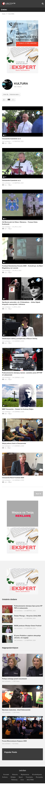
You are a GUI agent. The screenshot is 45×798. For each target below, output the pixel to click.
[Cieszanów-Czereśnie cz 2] (22, 121)
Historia (15, 774)
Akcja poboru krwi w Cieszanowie (14, 443)
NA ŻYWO (30, 780)
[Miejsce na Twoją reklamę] (22, 526)
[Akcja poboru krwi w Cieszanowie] (22, 429)
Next (38, 494)
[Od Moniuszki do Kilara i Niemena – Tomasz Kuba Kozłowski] (22, 205)
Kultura (5, 777)
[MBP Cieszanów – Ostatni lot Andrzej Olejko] (22, 395)
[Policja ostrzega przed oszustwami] (22, 665)
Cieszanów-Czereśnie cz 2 (11, 138)
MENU (5, 10)
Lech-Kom (22, 770)
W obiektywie (37, 774)
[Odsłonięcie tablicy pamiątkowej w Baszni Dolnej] (22, 325)
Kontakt (6, 774)
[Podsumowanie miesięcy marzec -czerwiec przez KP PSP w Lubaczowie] (22, 359)
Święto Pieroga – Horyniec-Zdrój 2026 (27, 616)
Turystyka (29, 777)
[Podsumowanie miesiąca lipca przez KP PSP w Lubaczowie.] (7, 609)
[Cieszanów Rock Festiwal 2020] (22, 464)
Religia (13, 777)
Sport (21, 777)
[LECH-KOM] (22, 46)
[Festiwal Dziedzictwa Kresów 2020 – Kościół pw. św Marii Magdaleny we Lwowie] (22, 248)
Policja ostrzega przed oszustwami (14, 679)
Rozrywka (39, 777)
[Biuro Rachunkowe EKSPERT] (22, 72)
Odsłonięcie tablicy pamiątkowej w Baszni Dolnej (19, 338)
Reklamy (14, 780)
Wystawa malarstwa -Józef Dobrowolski (16, 710)
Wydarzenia (25, 774)
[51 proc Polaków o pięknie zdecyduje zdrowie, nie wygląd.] (7, 639)
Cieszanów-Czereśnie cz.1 (11, 180)
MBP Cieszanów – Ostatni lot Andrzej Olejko (17, 409)
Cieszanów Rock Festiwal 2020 (13, 477)
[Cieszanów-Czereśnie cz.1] (22, 163)
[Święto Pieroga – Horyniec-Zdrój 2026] (7, 619)
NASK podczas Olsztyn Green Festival (27, 625)
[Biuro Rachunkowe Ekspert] (22, 594)
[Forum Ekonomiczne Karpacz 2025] (22, 727)
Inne (22, 780)
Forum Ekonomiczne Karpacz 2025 (14, 741)
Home (4, 14)
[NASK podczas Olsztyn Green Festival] (7, 629)
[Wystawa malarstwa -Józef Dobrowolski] (22, 696)
